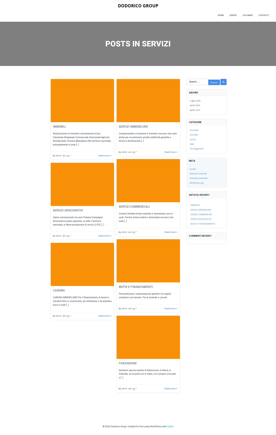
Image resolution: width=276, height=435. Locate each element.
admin (58, 155)
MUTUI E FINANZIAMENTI (202, 223)
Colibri (170, 426)
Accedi (193, 169)
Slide (192, 144)
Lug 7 (68, 155)
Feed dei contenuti (198, 173)
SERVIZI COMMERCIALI (201, 214)
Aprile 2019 (195, 110)
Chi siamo (248, 15)
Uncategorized (196, 148)
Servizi (233, 15)
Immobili (194, 134)
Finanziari (194, 130)
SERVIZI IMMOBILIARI (200, 209)
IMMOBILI (195, 205)
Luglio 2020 (195, 100)
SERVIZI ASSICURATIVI (200, 219)
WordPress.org (196, 183)
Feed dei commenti (199, 178)
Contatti (264, 15)
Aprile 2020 (195, 105)
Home (221, 15)
